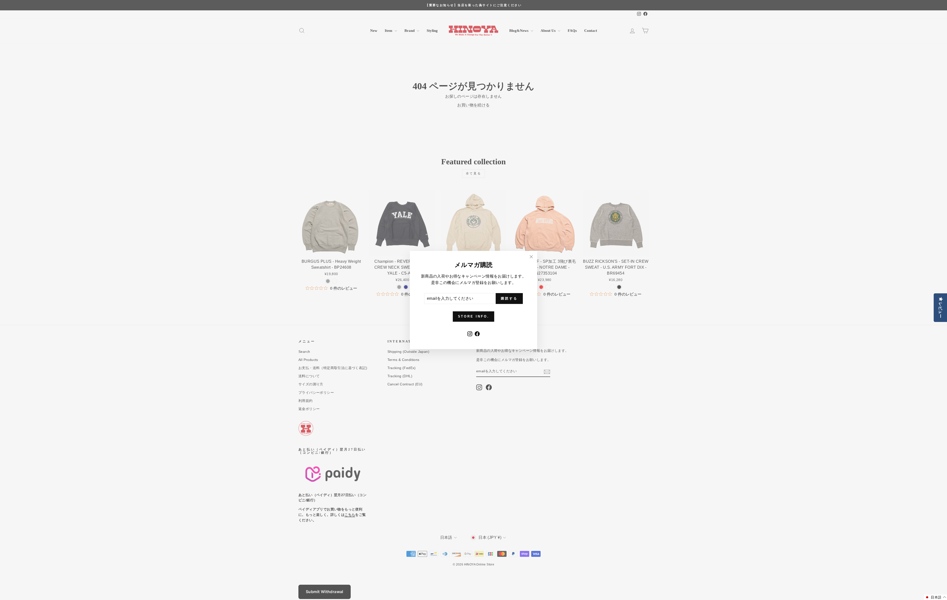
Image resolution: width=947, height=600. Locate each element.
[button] (935, 597)
